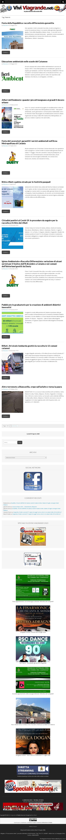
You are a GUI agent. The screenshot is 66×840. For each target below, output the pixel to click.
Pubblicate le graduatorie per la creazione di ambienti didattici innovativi (31, 306)
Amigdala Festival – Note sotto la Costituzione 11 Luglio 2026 (33, 755)
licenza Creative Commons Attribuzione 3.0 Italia (40, 822)
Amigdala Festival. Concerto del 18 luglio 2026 (33, 632)
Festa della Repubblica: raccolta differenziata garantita (28, 23)
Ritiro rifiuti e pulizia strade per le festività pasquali (26, 182)
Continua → (6, 52)
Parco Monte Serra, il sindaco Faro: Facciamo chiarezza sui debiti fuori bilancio (33, 724)
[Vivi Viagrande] (33, 8)
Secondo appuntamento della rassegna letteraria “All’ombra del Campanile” (33, 694)
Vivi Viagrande (12, 815)
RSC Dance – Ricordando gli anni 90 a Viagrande (33, 663)
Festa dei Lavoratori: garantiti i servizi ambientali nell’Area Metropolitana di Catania (29, 142)
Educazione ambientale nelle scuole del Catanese (24, 61)
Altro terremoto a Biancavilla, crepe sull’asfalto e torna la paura (32, 387)
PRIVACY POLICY (33, 826)
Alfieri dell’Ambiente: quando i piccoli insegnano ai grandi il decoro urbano (33, 101)
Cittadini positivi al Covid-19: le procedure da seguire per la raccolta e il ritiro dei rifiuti (29, 221)
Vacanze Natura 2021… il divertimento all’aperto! (24, 506)
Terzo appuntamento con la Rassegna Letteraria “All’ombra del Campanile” (33, 601)
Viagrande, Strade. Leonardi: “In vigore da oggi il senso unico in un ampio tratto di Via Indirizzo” (37, 512)
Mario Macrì (34, 815)
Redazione (5, 25)
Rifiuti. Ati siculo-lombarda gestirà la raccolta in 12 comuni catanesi (29, 347)
